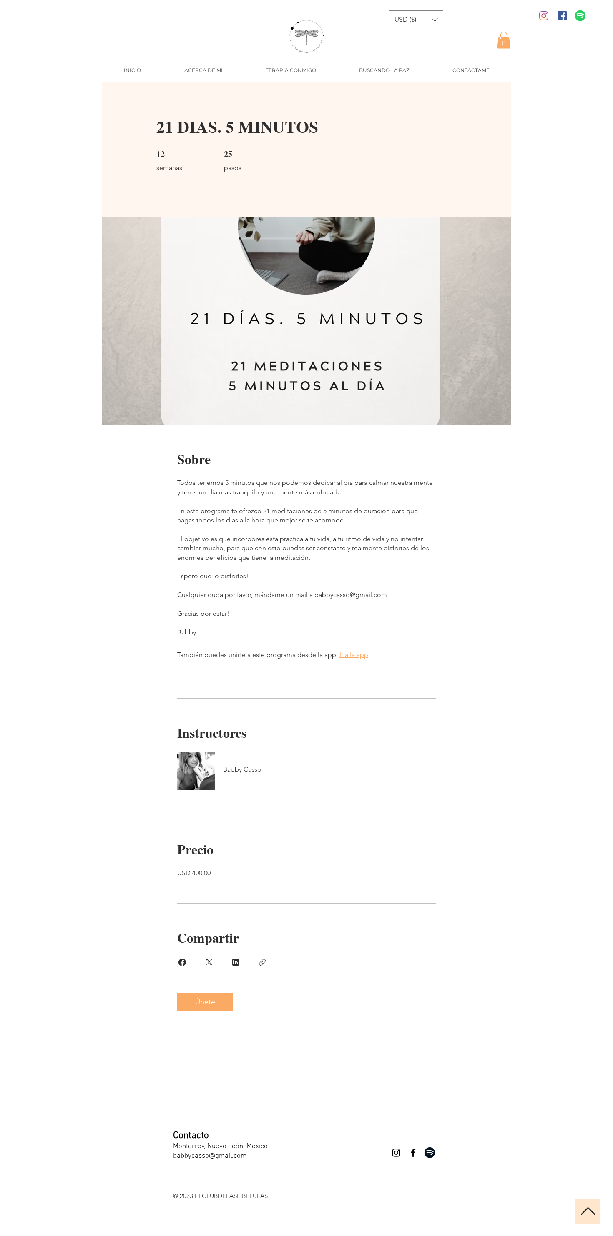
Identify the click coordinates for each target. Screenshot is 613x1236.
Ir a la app (353, 655)
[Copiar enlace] (262, 962)
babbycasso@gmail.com (209, 1156)
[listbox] (416, 19)
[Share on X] (209, 962)
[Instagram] (543, 15)
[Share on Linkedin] (236, 962)
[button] (504, 40)
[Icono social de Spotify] (580, 15)
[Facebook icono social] (562, 15)
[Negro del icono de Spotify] (430, 1152)
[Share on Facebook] (182, 962)
